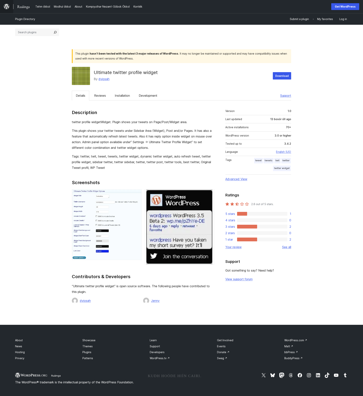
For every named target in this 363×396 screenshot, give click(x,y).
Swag (222, 358)
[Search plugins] (55, 32)
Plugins (86, 352)
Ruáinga (56, 375)
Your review (233, 247)
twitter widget (282, 168)
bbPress (291, 352)
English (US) (283, 151)
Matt (288, 346)
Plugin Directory (25, 19)
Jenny (155, 301)
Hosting (20, 352)
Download (282, 75)
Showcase (88, 340)
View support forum (239, 279)
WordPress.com (295, 340)
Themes (87, 346)
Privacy (19, 358)
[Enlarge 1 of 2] (136, 194)
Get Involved (225, 340)
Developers (157, 352)
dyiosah (104, 79)
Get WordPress (345, 6)
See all (286, 247)
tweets (268, 160)
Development (148, 95)
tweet (258, 160)
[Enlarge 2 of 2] (209, 194)
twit (277, 160)
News (18, 346)
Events (221, 346)
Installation (122, 95)
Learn (153, 340)
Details (80, 95)
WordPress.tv (160, 358)
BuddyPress (293, 358)
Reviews (100, 95)
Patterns (87, 358)
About (19, 340)
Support (285, 95)
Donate (223, 352)
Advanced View (236, 179)
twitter (286, 160)
